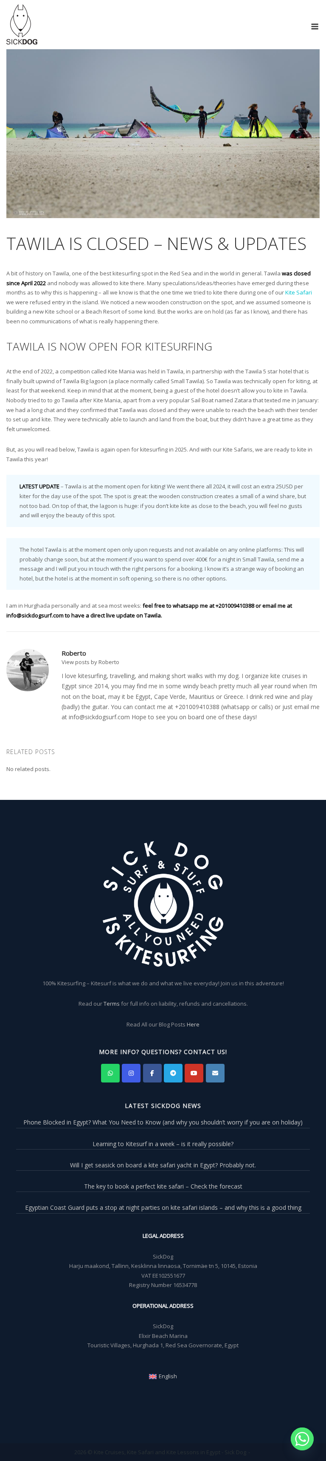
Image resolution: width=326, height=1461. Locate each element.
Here (193, 1024)
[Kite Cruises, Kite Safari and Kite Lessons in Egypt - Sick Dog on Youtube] (194, 1073)
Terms (112, 1003)
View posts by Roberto (90, 662)
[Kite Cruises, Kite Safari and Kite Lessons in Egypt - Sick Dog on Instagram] (131, 1073)
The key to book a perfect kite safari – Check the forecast (163, 1186)
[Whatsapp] (302, 1438)
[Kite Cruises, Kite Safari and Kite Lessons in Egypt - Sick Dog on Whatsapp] (110, 1073)
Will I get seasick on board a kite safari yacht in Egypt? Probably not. (163, 1165)
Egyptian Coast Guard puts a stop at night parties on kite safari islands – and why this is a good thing (163, 1207)
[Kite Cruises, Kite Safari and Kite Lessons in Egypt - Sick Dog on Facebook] (152, 1073)
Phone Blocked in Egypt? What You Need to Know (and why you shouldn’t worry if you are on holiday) (163, 1122)
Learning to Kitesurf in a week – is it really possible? (163, 1144)
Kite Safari (298, 292)
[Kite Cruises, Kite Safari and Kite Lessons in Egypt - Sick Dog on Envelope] (215, 1073)
